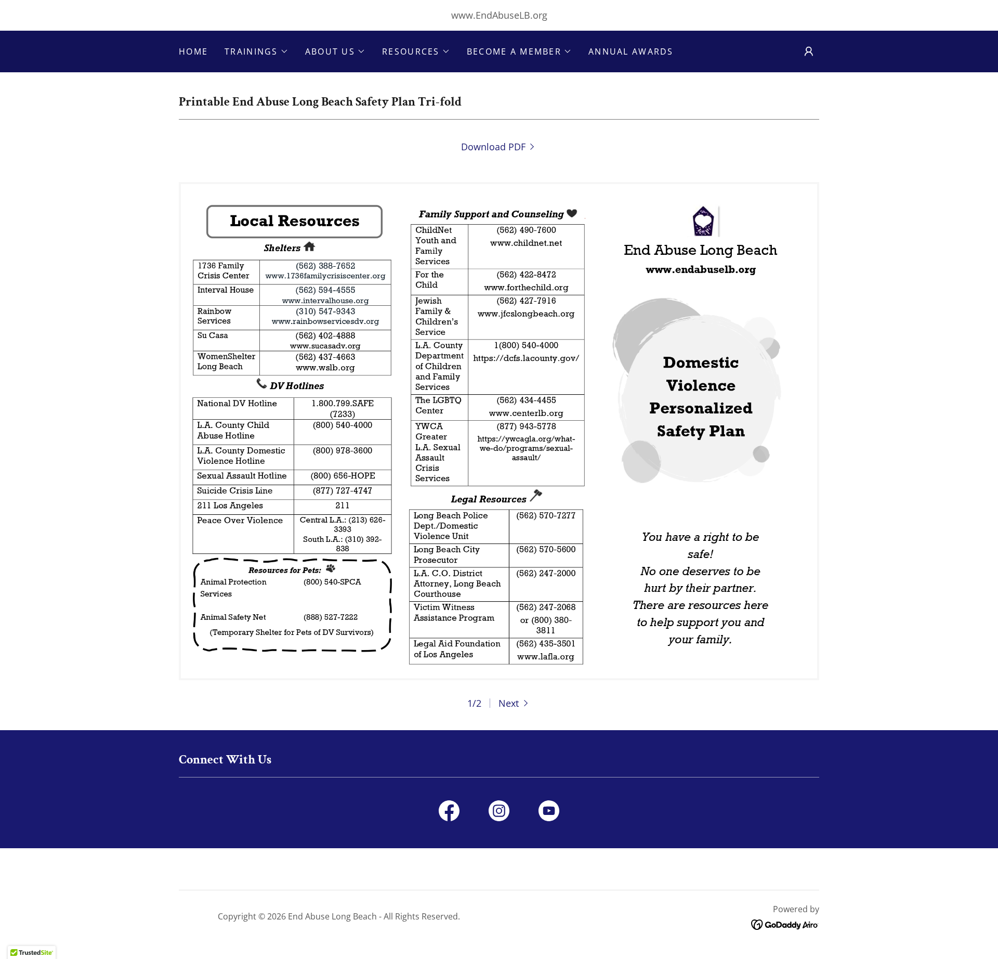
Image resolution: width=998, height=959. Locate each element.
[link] (499, 146)
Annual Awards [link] (631, 51)
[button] (256, 51)
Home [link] (193, 51)
